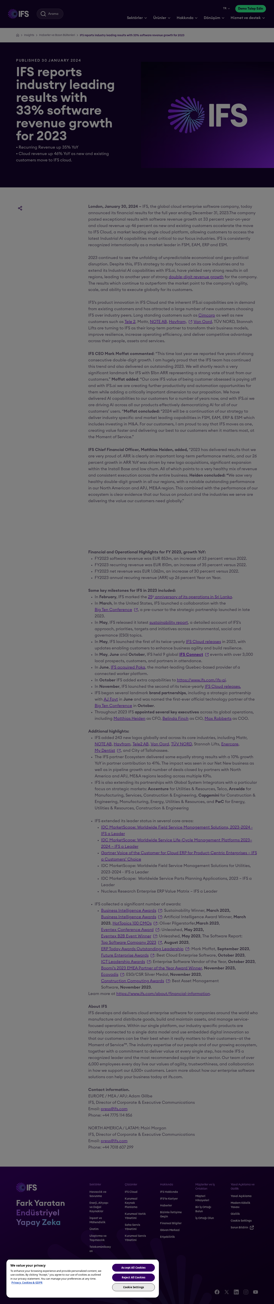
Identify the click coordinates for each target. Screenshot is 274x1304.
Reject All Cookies (133, 1277)
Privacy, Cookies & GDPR (27, 1282)
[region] (82, 1278)
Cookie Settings (133, 1287)
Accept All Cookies (133, 1267)
